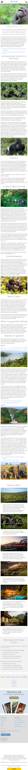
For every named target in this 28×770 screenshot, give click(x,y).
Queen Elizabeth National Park (13, 442)
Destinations (3, 718)
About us (3, 724)
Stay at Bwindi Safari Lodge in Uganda (10, 460)
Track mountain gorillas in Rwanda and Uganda (12, 401)
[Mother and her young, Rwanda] (14, 293)
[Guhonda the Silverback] (14, 155)
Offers (2, 722)
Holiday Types (4, 720)
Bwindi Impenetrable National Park (8, 427)
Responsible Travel (18, 726)
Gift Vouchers (17, 724)
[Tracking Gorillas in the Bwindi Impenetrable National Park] (14, 206)
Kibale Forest (13, 439)
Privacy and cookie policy (18, 755)
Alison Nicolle (19, 26)
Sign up (5, 734)
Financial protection (7, 757)
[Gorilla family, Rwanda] (14, 99)
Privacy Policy (24, 765)
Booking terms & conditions (10, 756)
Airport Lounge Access (19, 720)
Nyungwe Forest (23, 389)
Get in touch (14, 686)
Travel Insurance (18, 718)
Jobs (2, 726)
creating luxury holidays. (20, 646)
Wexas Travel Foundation (19, 722)
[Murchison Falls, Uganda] (14, 424)
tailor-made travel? (5, 647)
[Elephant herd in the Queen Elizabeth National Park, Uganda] (14, 479)
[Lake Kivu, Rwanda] (14, 366)
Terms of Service (13, 766)
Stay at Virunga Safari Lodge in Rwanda (10, 402)
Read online (14, 697)
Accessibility (20, 756)
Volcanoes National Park (13, 373)
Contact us (3, 728)
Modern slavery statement (19, 757)
